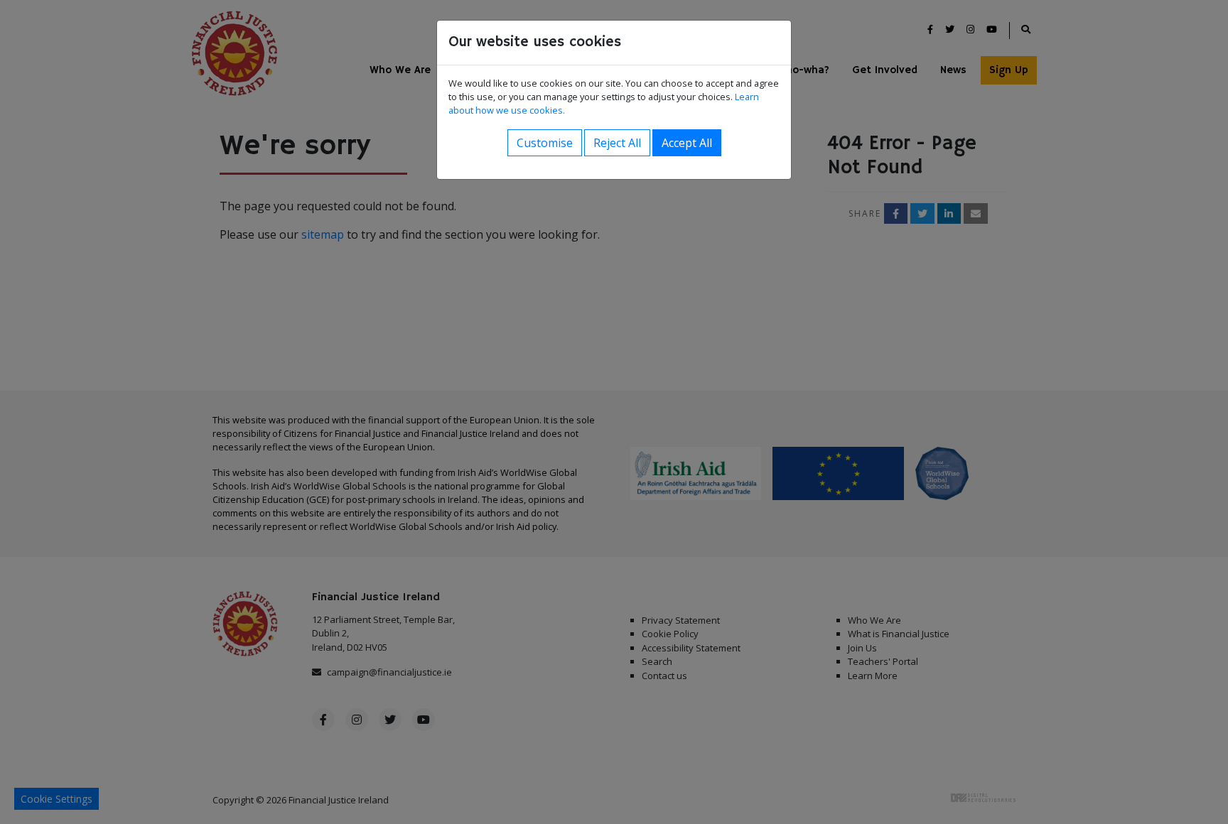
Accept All (687, 143)
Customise (545, 143)
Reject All (617, 143)
